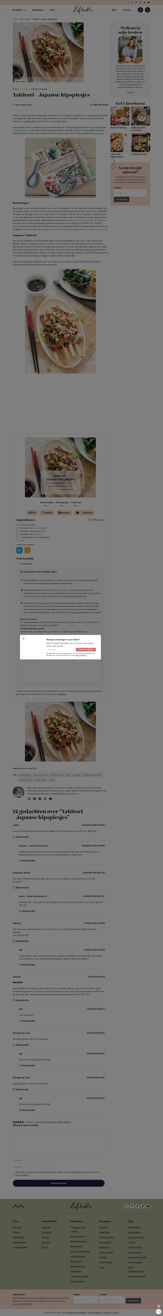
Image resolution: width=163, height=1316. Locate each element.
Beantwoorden (22, 837)
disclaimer (62, 694)
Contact (16, 1232)
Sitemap (116, 1312)
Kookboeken (77, 775)
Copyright (107, 1312)
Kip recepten (105, 1242)
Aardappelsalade (78, 1241)
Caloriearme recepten (40, 775)
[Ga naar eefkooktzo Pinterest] (34, 799)
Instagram (46, 1232)
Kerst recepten (135, 1262)
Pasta (102, 1267)
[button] (20, 89)
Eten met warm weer (80, 1251)
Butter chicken (77, 1236)
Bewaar (48, 512)
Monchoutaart (77, 1281)
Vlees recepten (106, 1252)
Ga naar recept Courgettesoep (140, 145)
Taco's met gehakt (79, 1276)
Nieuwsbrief (18, 1237)
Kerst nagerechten (137, 1276)
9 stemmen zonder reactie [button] (57, 1122)
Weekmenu (37, 10)
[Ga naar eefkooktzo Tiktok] (45, 799)
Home (15, 19)
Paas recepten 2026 (137, 1257)
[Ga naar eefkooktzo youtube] (50, 799)
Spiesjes (51, 780)
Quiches (103, 1257)
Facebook (46, 1227)
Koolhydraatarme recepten (92, 775)
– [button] (89, 520)
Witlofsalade (76, 1246)
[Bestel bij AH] (19, 550)
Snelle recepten (77, 1256)
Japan (68, 775)
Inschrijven (121, 199)
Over (52, 10)
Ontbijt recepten (136, 1237)
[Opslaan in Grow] (105, 81)
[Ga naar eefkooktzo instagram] (29, 799)
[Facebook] (140, 2)
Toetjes (131, 1242)
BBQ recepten (25, 19)
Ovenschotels (105, 1262)
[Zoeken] (147, 10)
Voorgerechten (135, 1247)
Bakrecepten (134, 1227)
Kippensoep (76, 1261)
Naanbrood (75, 1271)
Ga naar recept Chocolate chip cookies (120, 145)
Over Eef (17, 1227)
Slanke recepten (41, 780)
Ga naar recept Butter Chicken (120, 119)
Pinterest (46, 1242)
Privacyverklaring (94, 1312)
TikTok (45, 1247)
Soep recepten (135, 1252)
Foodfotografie (20, 1247)
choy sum (74, 612)
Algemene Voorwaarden (77, 1312)
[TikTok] (144, 2)
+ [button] (95, 520)
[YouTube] (148, 2)
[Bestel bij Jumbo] (27, 550)
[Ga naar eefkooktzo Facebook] (40, 799)
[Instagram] (132, 2)
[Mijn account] (140, 10)
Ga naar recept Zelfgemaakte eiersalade (140, 119)
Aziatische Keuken (24, 775)
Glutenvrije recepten (57, 775)
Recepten (17, 10)
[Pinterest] (136, 2)
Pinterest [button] (65, 512)
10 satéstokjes (26, 563)
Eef (20, 949)
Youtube (46, 1237)
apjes (137, 1232)
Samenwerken (19, 1242)
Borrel (131, 1232)
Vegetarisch (105, 1247)
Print (33, 512)
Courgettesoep (77, 1266)
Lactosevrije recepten (26, 780)
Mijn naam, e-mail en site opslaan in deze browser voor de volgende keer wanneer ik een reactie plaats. (57, 1173)
